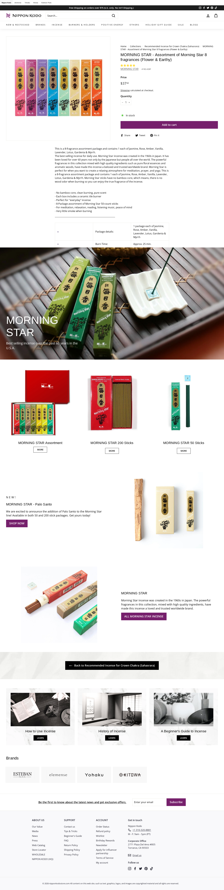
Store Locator (39, 849)
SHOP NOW (16, 523)
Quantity (126, 96)
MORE (40, 449)
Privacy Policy (71, 854)
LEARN (40, 737)
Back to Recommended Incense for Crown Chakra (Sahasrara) (114, 665)
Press (35, 840)
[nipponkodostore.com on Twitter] (140, 868)
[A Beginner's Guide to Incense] (183, 709)
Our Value (37, 826)
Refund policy (103, 831)
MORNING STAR (130, 69)
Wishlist (100, 835)
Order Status (102, 826)
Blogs (194, 24)
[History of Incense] (112, 709)
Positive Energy (112, 24)
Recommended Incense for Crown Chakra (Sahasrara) (172, 46)
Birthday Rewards (105, 840)
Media (35, 831)
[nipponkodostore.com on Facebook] (135, 868)
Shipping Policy (72, 849)
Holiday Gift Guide (159, 24)
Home (123, 46)
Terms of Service (104, 857)
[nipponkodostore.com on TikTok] (151, 868)
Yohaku (27, 3)
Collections (136, 46)
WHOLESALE (38, 854)
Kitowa (35, 3)
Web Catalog (38, 845)
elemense (17, 3)
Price (124, 77)
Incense (57, 24)
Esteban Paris (46, 3)
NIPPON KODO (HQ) (42, 859)
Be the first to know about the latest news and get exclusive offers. (82, 802)
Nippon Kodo (6, 3)
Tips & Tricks (70, 831)
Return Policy (71, 845)
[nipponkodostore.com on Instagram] (129, 868)
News (35, 835)
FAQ (66, 840)
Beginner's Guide (73, 835)
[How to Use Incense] (40, 709)
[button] (128, 65)
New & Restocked (18, 24)
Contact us (69, 826)
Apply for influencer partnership (106, 851)
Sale (181, 24)
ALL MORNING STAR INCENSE (143, 616)
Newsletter (101, 845)
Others (134, 24)
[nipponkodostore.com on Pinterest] (146, 868)
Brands (41, 24)
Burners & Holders (82, 24)
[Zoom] (58, 89)
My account (102, 862)
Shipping (125, 90)
